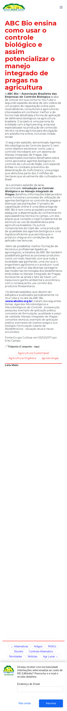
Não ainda (25, 703)
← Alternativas (19, 646)
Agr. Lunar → (50, 656)
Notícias (32, 656)
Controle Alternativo (41, 651)
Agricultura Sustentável (33, 353)
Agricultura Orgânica (22, 358)
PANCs (52, 646)
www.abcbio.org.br (19, 301)
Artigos (38, 646)
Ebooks (18, 651)
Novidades (15, 656)
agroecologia (50, 358)
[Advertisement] (33, 502)
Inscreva (51, 703)
